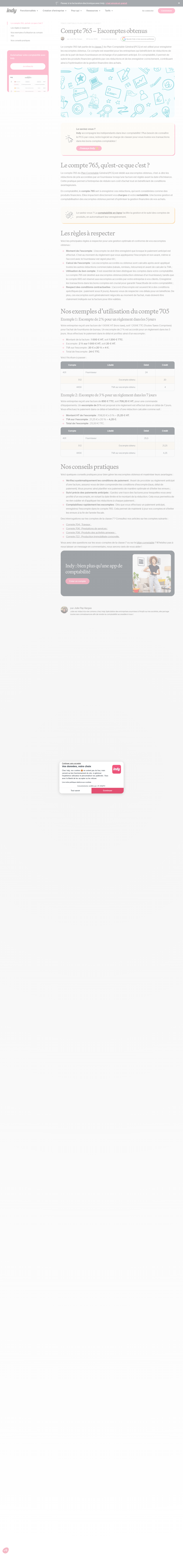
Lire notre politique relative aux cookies (76, 782)
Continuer (107, 790)
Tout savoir (75, 790)
